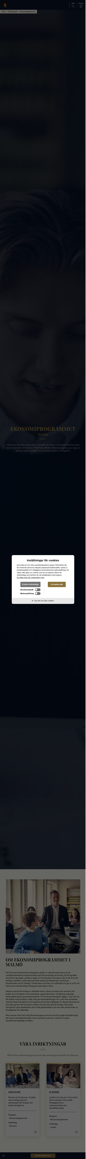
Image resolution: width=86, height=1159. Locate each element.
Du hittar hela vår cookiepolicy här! (30, 578)
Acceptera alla (57, 584)
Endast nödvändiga (30, 584)
